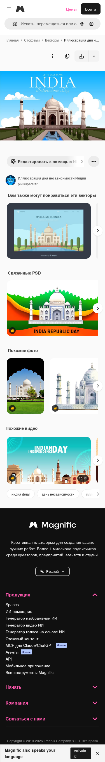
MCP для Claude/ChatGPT (36, 645)
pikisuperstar (28, 183)
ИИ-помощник (19, 611)
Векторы (52, 40)
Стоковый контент (22, 638)
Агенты (18, 652)
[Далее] (82, 161)
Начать (14, 687)
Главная (12, 40)
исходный (37, 74)
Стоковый (32, 40)
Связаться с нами (25, 718)
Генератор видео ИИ (25, 625)
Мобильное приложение (28, 665)
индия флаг (20, 494)
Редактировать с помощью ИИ (48, 161)
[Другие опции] (52, 56)
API (9, 659)
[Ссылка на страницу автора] (11, 180)
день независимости (58, 494)
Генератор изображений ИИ (31, 618)
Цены (71, 9)
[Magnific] (52, 526)
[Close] (97, 753)
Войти (90, 9)
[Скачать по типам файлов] (93, 56)
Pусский (52, 571)
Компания (17, 703)
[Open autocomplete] (12, 24)
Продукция (18, 594)
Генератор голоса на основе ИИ (35, 631)
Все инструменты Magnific (29, 672)
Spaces (12, 604)
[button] (52, 571)
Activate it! (80, 753)
